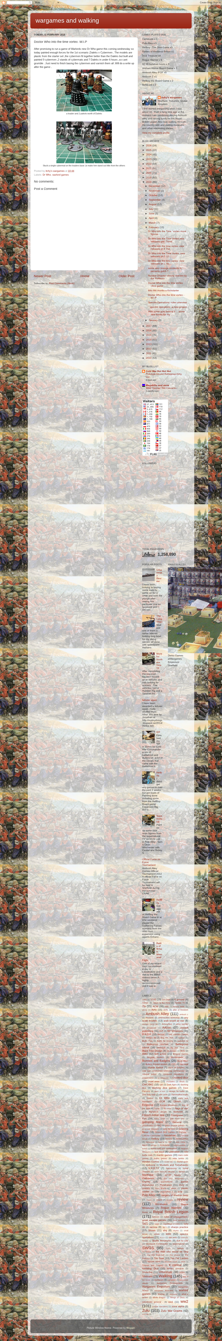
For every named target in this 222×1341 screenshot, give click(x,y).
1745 (153, 999)
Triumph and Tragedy (152, 1265)
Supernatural (159, 819)
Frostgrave (177, 1115)
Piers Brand (160, 1188)
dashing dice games (164, 1088)
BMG (145, 1054)
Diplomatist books (179, 1094)
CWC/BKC (147, 1084)
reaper (159, 1200)
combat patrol (149, 1074)
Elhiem (177, 1101)
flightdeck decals (158, 1112)
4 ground (179, 999)
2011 (149, 353)
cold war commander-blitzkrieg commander (163, 1071)
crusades (170, 1081)
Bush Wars (182, 1061)
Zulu (146, 1310)
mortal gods (182, 1162)
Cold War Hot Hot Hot (158, 371)
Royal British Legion (170, 1212)
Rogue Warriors (171, 1207)
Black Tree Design (152, 1051)
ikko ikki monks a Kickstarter (163, 290)
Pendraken (166, 1185)
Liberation (174, 1151)
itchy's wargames (171, 97)
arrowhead (151, 1028)
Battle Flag (147, 1041)
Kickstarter (165, 1145)
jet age (154, 1145)
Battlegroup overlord (157, 1044)
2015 (149, 335)
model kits (168, 1162)
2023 (149, 159)
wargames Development (169, 1283)
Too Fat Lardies (179, 1258)
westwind (173, 1294)
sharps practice (179, 1227)
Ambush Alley (157, 1014)
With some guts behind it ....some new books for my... (166, 313)
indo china (180, 1142)
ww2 (184, 1301)
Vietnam (147, 1276)
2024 (149, 154)
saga (156, 1224)
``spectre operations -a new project (167, 307)
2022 (149, 164)
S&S (145, 1223)
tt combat (175, 1265)
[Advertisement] (168, 520)
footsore (178, 1111)
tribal (183, 1262)
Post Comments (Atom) (62, 283)
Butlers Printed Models (156, 1064)
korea (144, 1149)
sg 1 (165, 1227)
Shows (152, 1230)
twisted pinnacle (175, 1268)
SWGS (148, 1248)
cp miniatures (163, 1078)
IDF (158, 732)
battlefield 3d (182, 1041)
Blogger (130, 1328)
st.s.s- (162, 1237)
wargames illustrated (164, 1290)
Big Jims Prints (177, 1048)
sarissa (153, 1227)
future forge (159, 1119)
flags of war (181, 1108)
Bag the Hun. (167, 1038)
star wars (173, 1237)
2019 (149, 177)
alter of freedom (180, 1010)
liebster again (149, 700)
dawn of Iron (159, 1091)
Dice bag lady (148, 1094)
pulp (180, 1191)
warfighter (171, 1280)
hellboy (155, 1138)
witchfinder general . (152, 1302)
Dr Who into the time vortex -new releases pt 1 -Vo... (166, 262)
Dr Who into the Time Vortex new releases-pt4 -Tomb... (166, 240)
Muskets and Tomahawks (174, 1165)
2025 (149, 150)
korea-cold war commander (164, 1148)
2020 (149, 173)
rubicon (155, 1217)
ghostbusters (147, 1126)
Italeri (144, 1145)
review (182, 1199)
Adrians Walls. (179, 1007)
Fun (144, 1118)
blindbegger (172, 1051)
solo (168, 1233)
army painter (182, 1024)
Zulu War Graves (171, 1310)
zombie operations (160, 1307)
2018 (149, 182)
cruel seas (154, 1081)
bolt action (160, 1054)
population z (167, 1191)
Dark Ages (172, 1084)
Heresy (168, 1139)
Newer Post (42, 276)
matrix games (160, 1158)
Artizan (166, 1027)
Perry (181, 1185)
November (155, 190)
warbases (159, 1280)
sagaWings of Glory (171, 1224)
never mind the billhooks (164, 1172)
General (177, 1122)
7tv (144, 1006)
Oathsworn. (148, 1178)
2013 (149, 344)
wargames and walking (67, 20)
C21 (174, 1064)
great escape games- (175, 1125)
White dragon (159, 1297)
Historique (150, 1142)
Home (84, 276)
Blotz (182, 1051)
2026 (149, 145)
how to (161, 1142)
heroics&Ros (182, 1139)
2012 (149, 348)
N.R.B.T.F (153, 1168)
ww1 (170, 1302)
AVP (161, 1031)
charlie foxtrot (155, 1067)
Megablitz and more (157, 385)
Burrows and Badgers (156, 1060)
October (153, 195)
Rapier (149, 1200)
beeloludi (161, 1047)
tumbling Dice (150, 1268)
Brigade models (155, 1057)
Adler (167, 1007)
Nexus (182, 1171)
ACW (155, 1006)
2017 (149, 326)
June (152, 213)
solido (157, 1234)
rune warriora (179, 1220)
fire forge (168, 1108)
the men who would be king (172, 1251)
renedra (169, 1200)
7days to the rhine (161, 1003)
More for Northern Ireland (159, 660)
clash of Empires (176, 1067)
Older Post (126, 276)
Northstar (147, 1174)
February (154, 227)
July (151, 209)
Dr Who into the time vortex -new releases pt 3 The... (166, 247)
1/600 (144, 1000)
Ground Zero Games (165, 1132)
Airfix (154, 1009)
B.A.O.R (146, 1034)
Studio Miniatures (161, 1240)
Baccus (160, 1034)
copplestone (148, 1078)
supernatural (179, 1244)
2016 (149, 330)
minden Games (150, 1161)
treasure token (171, 1262)
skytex (176, 1230)
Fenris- (157, 1108)
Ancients (150, 1017)
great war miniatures (151, 1129)
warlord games (60, 174)
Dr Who (47, 174)
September (155, 200)
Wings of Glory (177, 1297)
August (153, 204)
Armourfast (167, 1024)
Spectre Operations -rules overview (167, 302)
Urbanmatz (165, 1271)
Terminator (146, 1252)
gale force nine (177, 1119)
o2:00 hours (173, 1175)
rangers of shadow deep (174, 1195)
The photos (175, 1255)
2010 (149, 358)
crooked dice (180, 1077)
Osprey (146, 1181)
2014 (149, 339)
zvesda (145, 1314)
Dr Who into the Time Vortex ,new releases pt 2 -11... (166, 255)
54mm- (145, 1003)
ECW (162, 1101)
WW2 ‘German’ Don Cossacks (161, 388)
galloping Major (152, 1122)
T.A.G (168, 1248)
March (152, 222)
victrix (182, 1272)
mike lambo (178, 1158)
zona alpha (178, 1306)
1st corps (166, 999)
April (151, 218)
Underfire (147, 1272)
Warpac (161, 1294)
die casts (163, 1094)
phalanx (146, 1188)
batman (181, 1038)
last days (159, 1151)
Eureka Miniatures (169, 1105)
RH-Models (161, 1204)
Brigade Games (180, 1054)
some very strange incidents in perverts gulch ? (165, 269)
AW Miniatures (175, 1031)
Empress (147, 1104)
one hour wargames (174, 1178)
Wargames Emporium (156, 1286)
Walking (165, 1276)
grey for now (169, 1129)
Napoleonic (171, 1168)
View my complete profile (156, 133)
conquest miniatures (173, 1074)
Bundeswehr (177, 1057)
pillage (173, 1188)
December (155, 186)
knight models (179, 1145)
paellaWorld (166, 1182)
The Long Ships (159, 619)
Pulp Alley (148, 1195)
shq (165, 1230)
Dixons (150, 1098)
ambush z (184, 1014)
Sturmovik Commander (157, 1244)
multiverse (150, 1165)
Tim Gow (159, 1258)
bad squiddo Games (178, 1034)
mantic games (164, 1155)
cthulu (182, 1081)
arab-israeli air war (174, 1020)
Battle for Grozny (165, 1041)
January (153, 320)
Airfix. (166, 1010)
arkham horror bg (149, 1024)
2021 (149, 168)
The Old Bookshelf (155, 1255)
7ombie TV (179, 1003)
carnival (184, 1064)
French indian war (153, 1115)
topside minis (154, 1261)
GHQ (159, 1125)
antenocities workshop (169, 1017)
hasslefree (170, 1135)
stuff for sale (182, 1241)
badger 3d (151, 1038)
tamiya (180, 1248)
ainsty (144, 1010)
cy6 (161, 1084)
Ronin (145, 1212)
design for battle (177, 1091)
